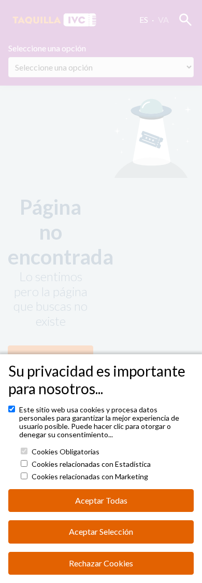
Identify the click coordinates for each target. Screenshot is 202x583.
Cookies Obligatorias (65, 452)
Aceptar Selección (101, 531)
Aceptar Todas (101, 500)
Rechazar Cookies (101, 563)
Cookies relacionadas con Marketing (90, 477)
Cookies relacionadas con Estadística (91, 464)
